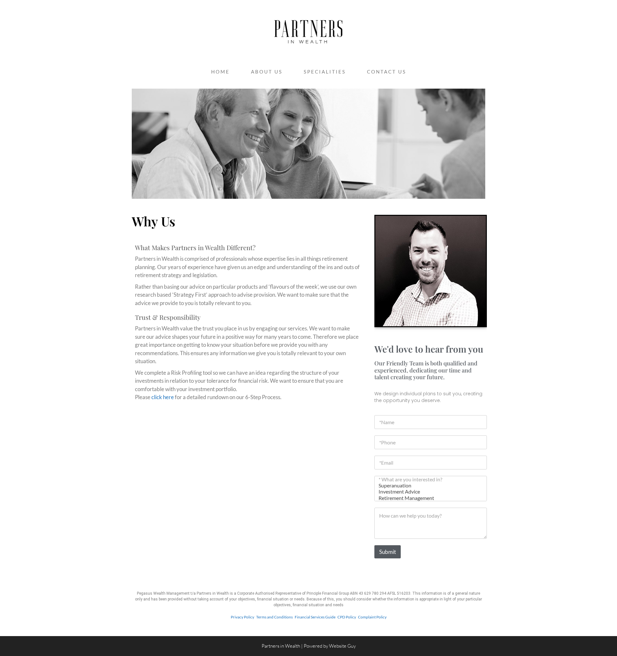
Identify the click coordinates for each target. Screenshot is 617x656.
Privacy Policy (242, 617)
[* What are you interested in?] (429, 479)
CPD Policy (347, 617)
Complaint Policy (372, 617)
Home (220, 71)
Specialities (325, 71)
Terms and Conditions (274, 617)
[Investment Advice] (429, 491)
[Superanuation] (429, 485)
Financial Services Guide (316, 617)
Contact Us (386, 71)
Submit (387, 551)
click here (162, 397)
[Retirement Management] (429, 498)
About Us (266, 71)
